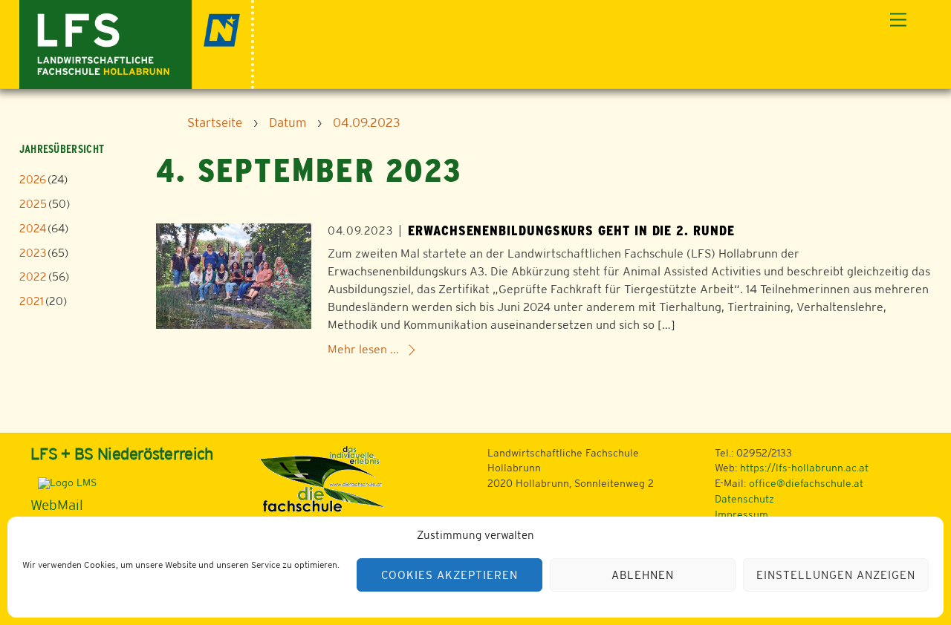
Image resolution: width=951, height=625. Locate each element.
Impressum (741, 514)
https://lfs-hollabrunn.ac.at (804, 468)
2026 (32, 179)
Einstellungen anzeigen (835, 575)
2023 (32, 252)
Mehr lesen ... (363, 349)
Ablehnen (642, 575)
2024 (32, 228)
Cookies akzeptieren (449, 575)
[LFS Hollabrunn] (137, 43)
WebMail (56, 505)
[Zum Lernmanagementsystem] (63, 482)
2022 (33, 276)
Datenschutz (744, 499)
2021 (31, 301)
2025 (33, 203)
